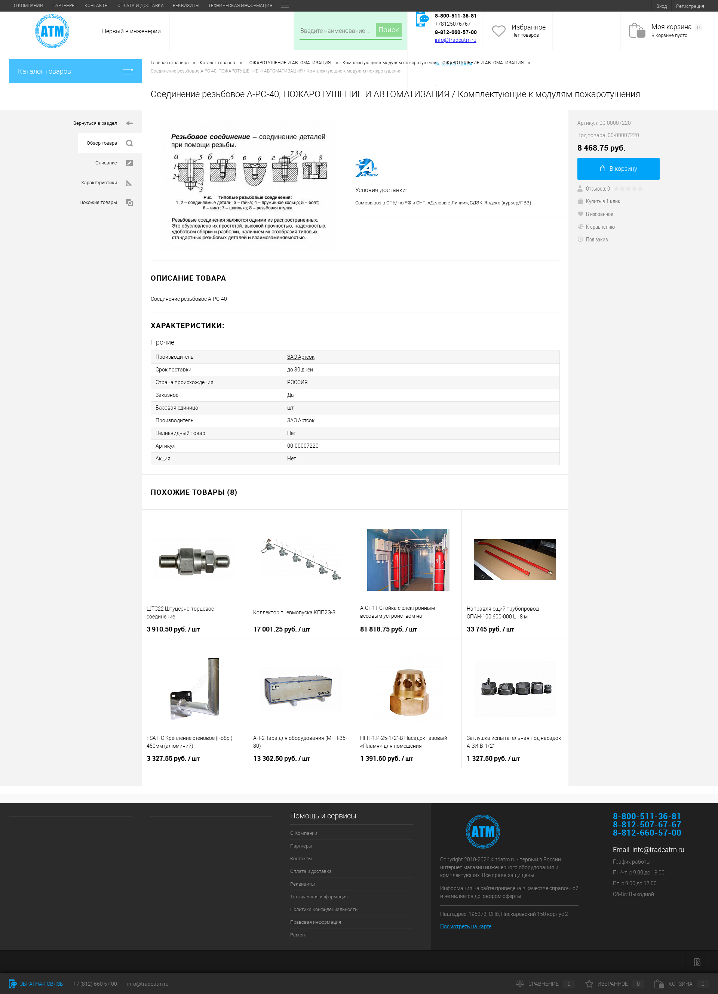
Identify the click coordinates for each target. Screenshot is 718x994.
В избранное (599, 213)
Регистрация (690, 6)
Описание (106, 163)
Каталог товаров (44, 71)
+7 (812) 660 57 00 (95, 984)
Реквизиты (186, 5)
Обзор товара (102, 143)
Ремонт (298, 935)
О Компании (28, 5)
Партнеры (64, 5)
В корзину (623, 168)
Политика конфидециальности (324, 909)
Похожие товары (98, 202)
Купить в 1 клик (603, 201)
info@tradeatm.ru (455, 40)
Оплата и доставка (140, 5)
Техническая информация (240, 5)
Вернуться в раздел (95, 123)
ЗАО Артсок (300, 357)
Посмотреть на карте (465, 926)
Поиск (388, 29)
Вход (661, 6)
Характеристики (99, 182)
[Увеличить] (248, 185)
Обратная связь (40, 984)
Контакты (96, 5)
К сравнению (600, 226)
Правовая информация (315, 922)
